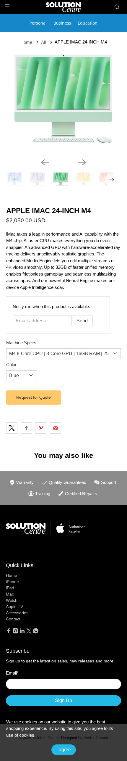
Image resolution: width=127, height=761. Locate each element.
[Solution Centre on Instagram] (15, 632)
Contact (13, 619)
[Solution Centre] (63, 7)
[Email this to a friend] (55, 428)
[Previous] (44, 162)
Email (12, 672)
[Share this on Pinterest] (40, 428)
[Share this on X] (11, 428)
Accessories (17, 612)
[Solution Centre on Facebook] (8, 632)
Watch (11, 600)
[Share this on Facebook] (26, 428)
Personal (38, 23)
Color (11, 364)
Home (26, 42)
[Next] (82, 162)
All (43, 42)
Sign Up (63, 700)
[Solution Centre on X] (29, 632)
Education (87, 23)
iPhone (12, 581)
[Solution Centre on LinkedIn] (22, 632)
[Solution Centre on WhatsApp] (35, 632)
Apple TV (14, 606)
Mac (10, 594)
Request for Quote (33, 397)
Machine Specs (21, 342)
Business (62, 23)
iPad (10, 587)
